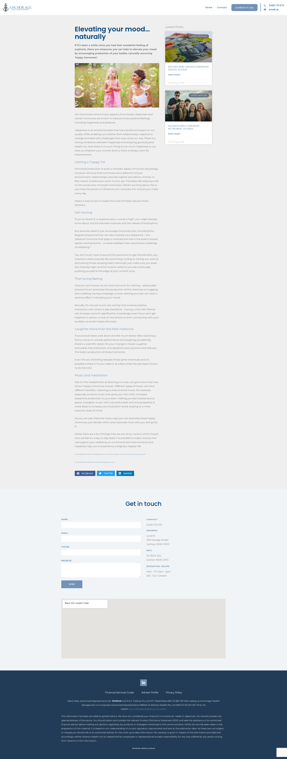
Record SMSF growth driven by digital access (188, 68)
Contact (222, 7)
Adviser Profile (149, 692)
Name (64, 519)
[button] (85, 473)
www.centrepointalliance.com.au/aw (147, 709)
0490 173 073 (154, 524)
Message (66, 560)
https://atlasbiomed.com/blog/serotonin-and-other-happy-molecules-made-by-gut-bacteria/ (110, 454)
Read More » (174, 75)
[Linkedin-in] (143, 682)
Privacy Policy (174, 692)
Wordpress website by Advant (143, 748)
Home (208, 7)
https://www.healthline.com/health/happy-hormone (95, 462)
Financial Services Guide (119, 692)
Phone (65, 547)
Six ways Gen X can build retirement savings (183, 127)
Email (64, 533)
